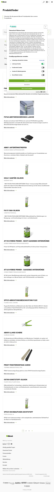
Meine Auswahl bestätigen (27, 88)
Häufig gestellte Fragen (9, 447)
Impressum (24, 474)
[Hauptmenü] (52, 2)
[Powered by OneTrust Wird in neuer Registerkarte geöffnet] (41, 92)
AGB (28, 474)
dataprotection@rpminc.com (15, 53)
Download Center (7, 450)
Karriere (5, 462)
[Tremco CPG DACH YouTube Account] (11, 445)
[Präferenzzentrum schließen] (45, 26)
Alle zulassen (27, 80)
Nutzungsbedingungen (17, 474)
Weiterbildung (6, 459)
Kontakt (5, 465)
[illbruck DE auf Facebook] (7, 444)
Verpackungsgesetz (39, 474)
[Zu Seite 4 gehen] (32, 431)
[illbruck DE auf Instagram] (9, 444)
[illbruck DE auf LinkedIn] (3, 444)
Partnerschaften (7, 453)
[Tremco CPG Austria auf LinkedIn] (5, 444)
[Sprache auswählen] (47, 2)
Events (4, 456)
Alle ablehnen (27, 84)
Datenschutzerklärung (7, 474)
